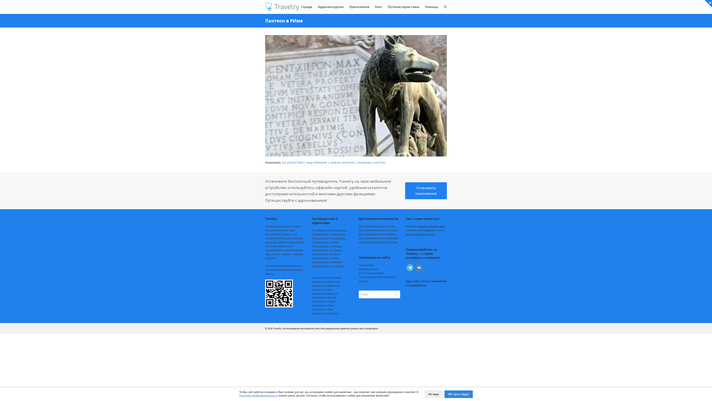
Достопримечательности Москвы (378, 242)
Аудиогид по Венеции (324, 293)
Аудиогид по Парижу (324, 301)
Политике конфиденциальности (258, 396)
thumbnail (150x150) (371, 162)
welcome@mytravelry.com (420, 234)
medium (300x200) (342, 162)
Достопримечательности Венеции (379, 238)
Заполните (426, 226)
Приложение (366, 265)
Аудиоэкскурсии (368, 269)
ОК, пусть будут (458, 394)
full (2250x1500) (293, 162)
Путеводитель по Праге (326, 254)
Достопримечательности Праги (377, 234)
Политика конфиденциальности (284, 269)
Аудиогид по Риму (323, 309)
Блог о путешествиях (371, 273)
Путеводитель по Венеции (327, 262)
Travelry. (277, 328)
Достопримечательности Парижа (378, 230)
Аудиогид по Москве (324, 297)
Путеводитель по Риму (325, 258)
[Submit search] (396, 294)
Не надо (433, 394)
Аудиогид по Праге (323, 305)
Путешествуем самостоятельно (377, 277)
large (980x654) (316, 162)
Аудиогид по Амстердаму (327, 277)
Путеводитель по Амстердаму (329, 230)
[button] (445, 7)
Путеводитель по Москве (327, 246)
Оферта (269, 274)
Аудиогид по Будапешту (326, 285)
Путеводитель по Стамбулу (328, 266)
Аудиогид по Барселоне (326, 281)
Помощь (364, 281)
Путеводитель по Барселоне (328, 234)
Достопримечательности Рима (377, 226)
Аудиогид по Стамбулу (325, 313)
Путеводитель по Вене (325, 242)
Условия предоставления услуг (283, 266)
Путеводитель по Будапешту (329, 238)
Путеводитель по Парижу (327, 250)
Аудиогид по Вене (322, 289)
